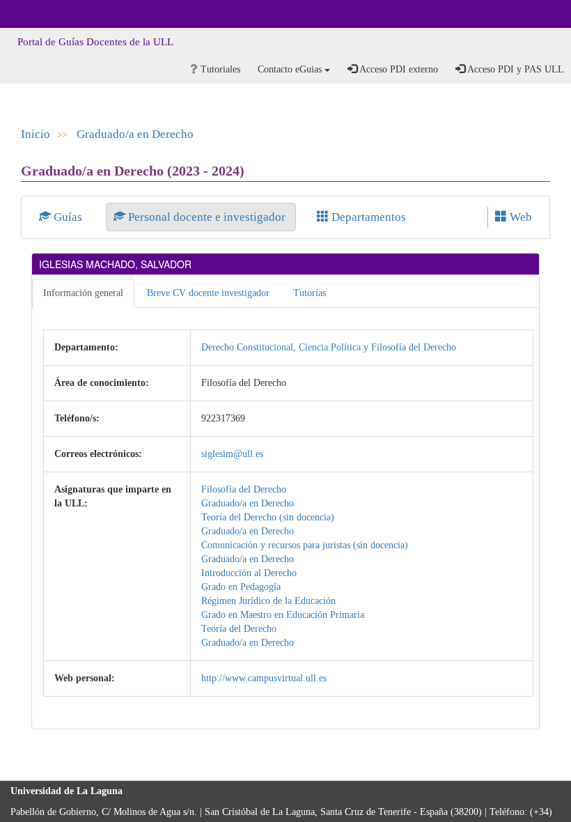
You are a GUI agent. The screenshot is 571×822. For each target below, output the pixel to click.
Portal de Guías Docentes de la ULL (95, 41)
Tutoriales (219, 69)
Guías (68, 217)
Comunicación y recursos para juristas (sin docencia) (304, 545)
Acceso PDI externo (397, 69)
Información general (83, 293)
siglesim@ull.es (232, 454)
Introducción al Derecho (249, 573)
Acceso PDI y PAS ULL (514, 69)
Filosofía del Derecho (243, 489)
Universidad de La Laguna (48, 14)
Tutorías (309, 293)
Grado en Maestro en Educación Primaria (282, 615)
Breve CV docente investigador (208, 293)
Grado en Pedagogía (241, 587)
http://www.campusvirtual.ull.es (264, 678)
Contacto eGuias (291, 69)
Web (519, 217)
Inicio (35, 134)
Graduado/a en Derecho (135, 134)
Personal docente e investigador (206, 217)
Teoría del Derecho (238, 628)
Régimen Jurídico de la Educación (268, 601)
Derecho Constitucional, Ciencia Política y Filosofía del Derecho (328, 347)
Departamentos (367, 217)
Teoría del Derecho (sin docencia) (267, 517)
